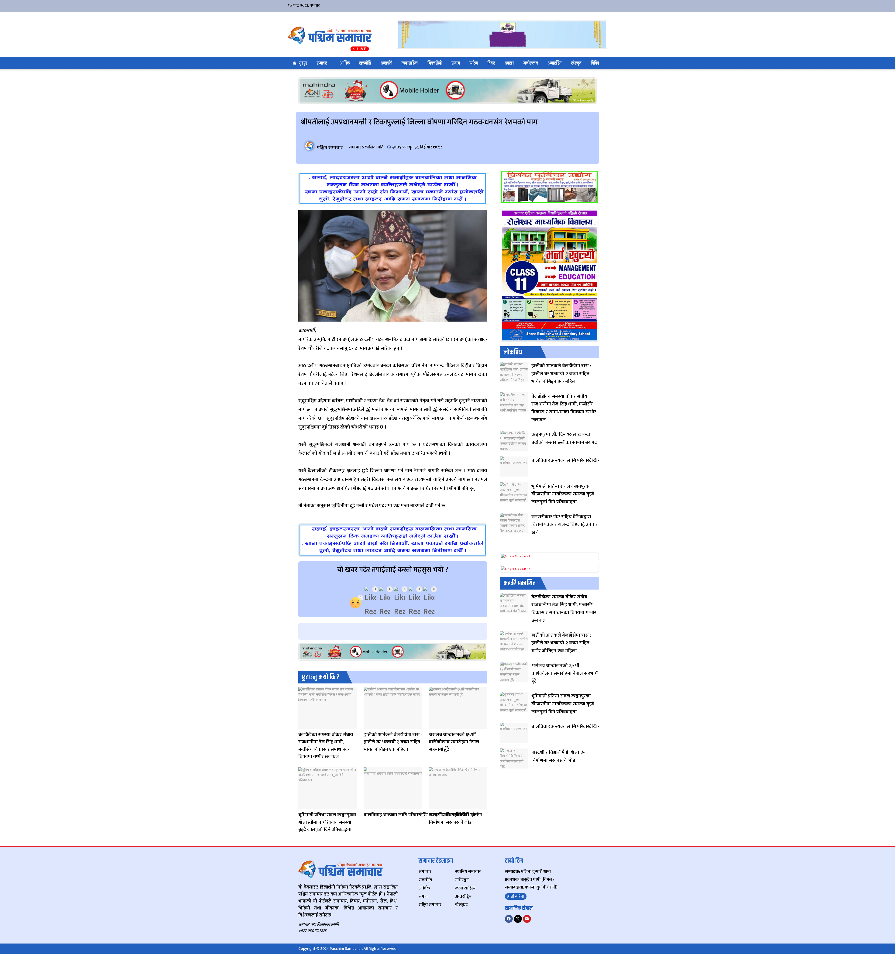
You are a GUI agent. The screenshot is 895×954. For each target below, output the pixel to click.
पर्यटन (473, 63)
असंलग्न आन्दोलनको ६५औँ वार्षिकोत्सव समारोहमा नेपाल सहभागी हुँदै (454, 742)
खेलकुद (576, 63)
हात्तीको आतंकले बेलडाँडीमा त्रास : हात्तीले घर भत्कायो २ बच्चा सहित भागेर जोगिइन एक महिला (393, 742)
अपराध (509, 63)
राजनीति (365, 63)
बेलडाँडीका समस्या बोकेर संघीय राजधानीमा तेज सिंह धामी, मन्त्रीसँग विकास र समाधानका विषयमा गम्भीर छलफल (325, 746)
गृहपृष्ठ (303, 63)
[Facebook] (509, 919)
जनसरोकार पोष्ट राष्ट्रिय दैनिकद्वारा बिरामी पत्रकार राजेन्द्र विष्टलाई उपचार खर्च (564, 524)
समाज (455, 63)
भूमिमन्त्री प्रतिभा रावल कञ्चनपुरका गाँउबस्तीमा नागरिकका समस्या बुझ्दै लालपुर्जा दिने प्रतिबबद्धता (327, 822)
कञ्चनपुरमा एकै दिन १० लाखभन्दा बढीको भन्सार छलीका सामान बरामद (564, 438)
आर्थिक (345, 63)
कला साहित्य (410, 63)
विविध (595, 63)
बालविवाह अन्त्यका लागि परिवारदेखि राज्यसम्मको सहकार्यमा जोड (421, 815)
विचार (491, 63)
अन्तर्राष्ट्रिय (554, 63)
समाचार (322, 63)
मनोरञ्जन (530, 63)
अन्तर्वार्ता (386, 63)
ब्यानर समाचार (433, 725)
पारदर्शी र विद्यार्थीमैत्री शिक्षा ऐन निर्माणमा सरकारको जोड (455, 818)
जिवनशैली (434, 63)
